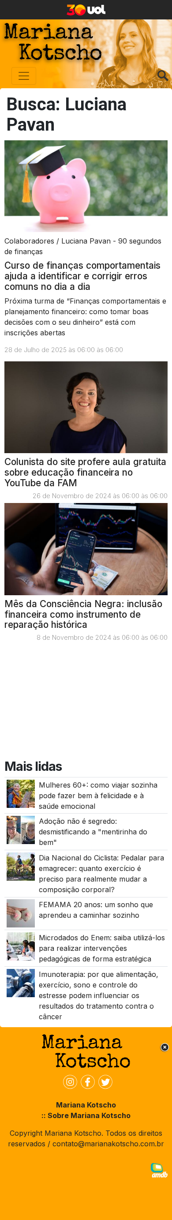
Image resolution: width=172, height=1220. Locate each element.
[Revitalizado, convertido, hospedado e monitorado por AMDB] (159, 1169)
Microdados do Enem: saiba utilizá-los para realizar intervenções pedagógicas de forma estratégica (102, 948)
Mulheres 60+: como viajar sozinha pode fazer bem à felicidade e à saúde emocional (98, 796)
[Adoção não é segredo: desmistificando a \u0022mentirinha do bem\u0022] (21, 829)
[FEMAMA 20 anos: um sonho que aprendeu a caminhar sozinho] (21, 912)
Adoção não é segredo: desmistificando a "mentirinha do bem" (93, 832)
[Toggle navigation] (23, 76)
